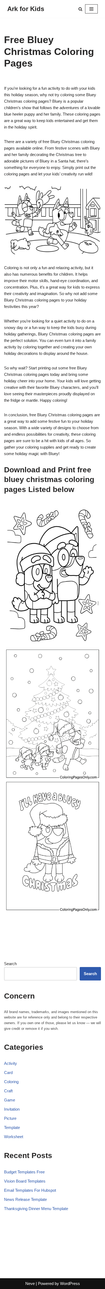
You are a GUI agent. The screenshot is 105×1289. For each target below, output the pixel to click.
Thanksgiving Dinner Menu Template (36, 1208)
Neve (30, 1283)
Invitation (12, 1109)
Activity (10, 1063)
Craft (8, 1091)
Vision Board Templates (25, 1181)
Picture (10, 1118)
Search (10, 963)
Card (8, 1072)
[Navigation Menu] (91, 8)
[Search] (80, 9)
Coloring (11, 1081)
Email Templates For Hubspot (30, 1190)
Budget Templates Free (24, 1172)
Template (12, 1127)
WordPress (70, 1283)
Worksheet (13, 1136)
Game (9, 1100)
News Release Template (25, 1199)
